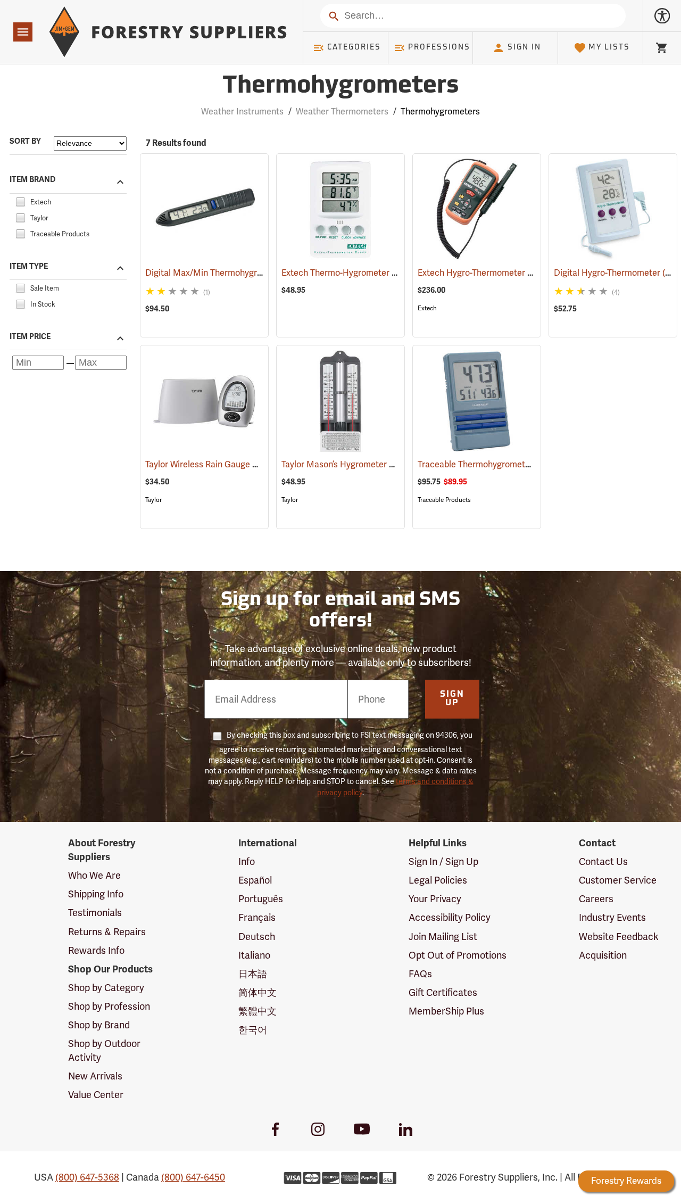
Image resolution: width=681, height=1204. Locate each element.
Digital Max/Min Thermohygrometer (230, 272)
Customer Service (618, 880)
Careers (596, 899)
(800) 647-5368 (87, 1177)
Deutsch (256, 936)
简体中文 (257, 992)
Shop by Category (106, 988)
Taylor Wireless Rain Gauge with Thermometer (250, 464)
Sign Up (452, 698)
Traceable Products (444, 500)
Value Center (95, 1094)
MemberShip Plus (446, 1011)
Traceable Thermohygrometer (491, 464)
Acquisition (603, 955)
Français (257, 917)
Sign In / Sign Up (443, 861)
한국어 (252, 1030)
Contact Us (603, 861)
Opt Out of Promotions (457, 955)
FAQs (420, 974)
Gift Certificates (443, 992)
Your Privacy (435, 899)
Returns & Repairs (107, 932)
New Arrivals (95, 1076)
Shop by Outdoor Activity (104, 1050)
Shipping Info (95, 894)
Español (255, 880)
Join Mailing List (443, 936)
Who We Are (94, 875)
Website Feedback (619, 936)
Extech (427, 308)
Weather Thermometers (342, 111)
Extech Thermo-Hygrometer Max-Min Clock (380, 272)
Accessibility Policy (450, 917)
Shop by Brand (99, 1025)
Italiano (254, 955)
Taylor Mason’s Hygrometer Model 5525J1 (376, 464)
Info (246, 861)
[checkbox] (20, 200)
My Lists (609, 48)
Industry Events (612, 917)
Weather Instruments (242, 111)
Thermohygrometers (340, 86)
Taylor (153, 500)
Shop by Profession (109, 1006)
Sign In (524, 48)
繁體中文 (257, 1011)
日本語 (252, 974)
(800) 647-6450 (193, 1177)
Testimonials (95, 912)
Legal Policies (438, 880)
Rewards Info (96, 950)
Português (260, 899)
